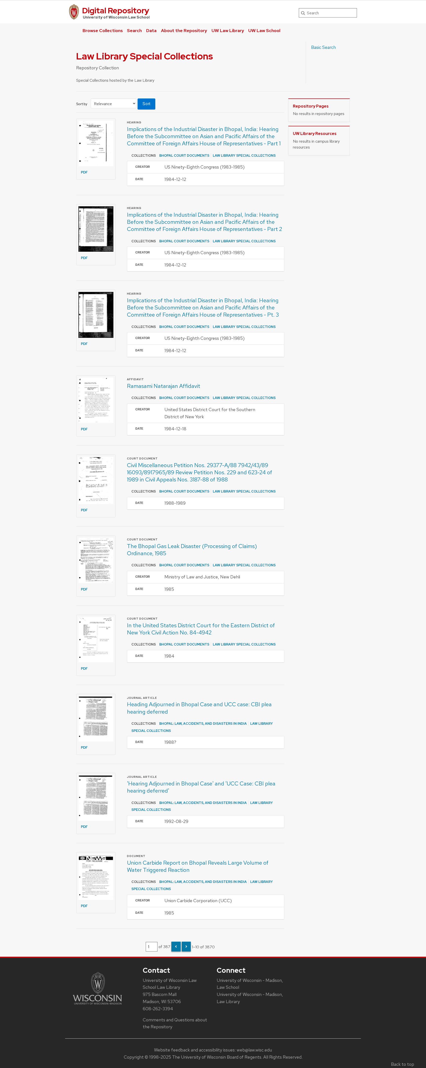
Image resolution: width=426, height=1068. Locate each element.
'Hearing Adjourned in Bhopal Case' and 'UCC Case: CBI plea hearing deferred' (201, 787)
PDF (84, 172)
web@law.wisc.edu (254, 1050)
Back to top (402, 1064)
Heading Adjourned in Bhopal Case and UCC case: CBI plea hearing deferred (199, 708)
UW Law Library (228, 30)
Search (134, 30)
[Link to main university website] (97, 1005)
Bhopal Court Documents (184, 155)
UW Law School (264, 30)
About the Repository (184, 30)
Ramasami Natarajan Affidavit (163, 386)
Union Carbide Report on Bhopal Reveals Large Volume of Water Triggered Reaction (197, 866)
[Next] (186, 947)
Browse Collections (103, 30)
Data (151, 30)
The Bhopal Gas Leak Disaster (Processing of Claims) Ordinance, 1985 (192, 549)
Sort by (81, 104)
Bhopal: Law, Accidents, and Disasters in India (203, 723)
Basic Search (323, 47)
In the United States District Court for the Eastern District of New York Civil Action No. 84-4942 (201, 629)
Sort (146, 104)
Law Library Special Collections (244, 155)
